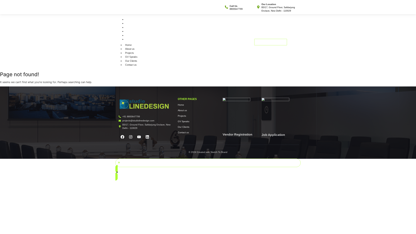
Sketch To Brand (218, 152)
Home (129, 19)
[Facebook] (122, 137)
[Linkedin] (147, 137)
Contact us (132, 39)
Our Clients (132, 35)
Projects (130, 27)
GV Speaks (132, 31)
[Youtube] (139, 137)
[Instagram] (130, 137)
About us (131, 23)
